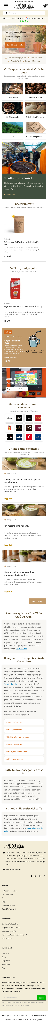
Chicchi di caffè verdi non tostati (18, 737)
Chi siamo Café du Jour (10, 924)
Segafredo (8, 684)
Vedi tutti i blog (37, 601)
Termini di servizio (23, 1005)
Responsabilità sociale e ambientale (15, 934)
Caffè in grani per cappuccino (16, 751)
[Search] (6, 13)
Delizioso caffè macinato (15, 744)
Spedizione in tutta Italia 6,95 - (24, 1)
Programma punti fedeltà (11, 927)
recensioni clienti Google (37, 18)
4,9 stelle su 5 (21, 648)
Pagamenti (6, 960)
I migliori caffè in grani (14, 722)
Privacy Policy (17, 1019)
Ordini (4, 957)
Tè (2, 898)
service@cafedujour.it (13, 869)
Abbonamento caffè (9, 931)
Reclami (8, 1019)
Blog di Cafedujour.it (9, 909)
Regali (4, 901)
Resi (3, 968)
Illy (16, 684)
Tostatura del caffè (8, 905)
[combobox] (24, 13)
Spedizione (6, 964)
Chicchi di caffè (7, 894)
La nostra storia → (11, 194)
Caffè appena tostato (14, 729)
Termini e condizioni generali (33, 1019)
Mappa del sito (7, 938)
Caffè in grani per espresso (16, 759)
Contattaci (5, 953)
